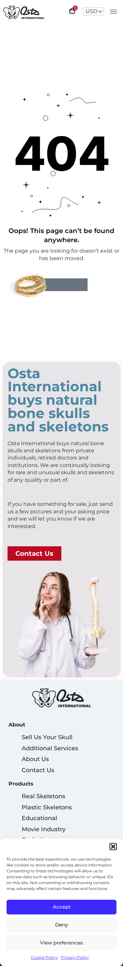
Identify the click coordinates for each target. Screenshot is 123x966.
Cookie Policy (44, 957)
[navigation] (93, 11)
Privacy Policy (75, 957)
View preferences (61, 943)
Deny (61, 925)
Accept (62, 907)
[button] (113, 846)
